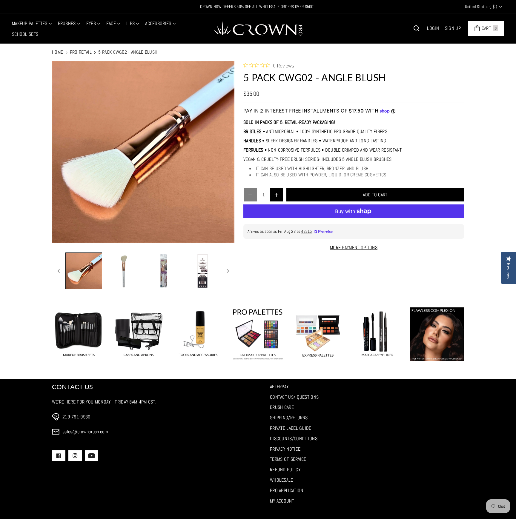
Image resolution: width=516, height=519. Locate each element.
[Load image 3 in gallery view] (163, 270)
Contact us (72, 387)
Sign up (453, 28)
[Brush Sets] (79, 334)
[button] (32, 24)
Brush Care (282, 407)
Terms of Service (288, 459)
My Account (282, 501)
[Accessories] (198, 334)
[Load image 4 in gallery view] (202, 270)
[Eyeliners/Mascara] (377, 334)
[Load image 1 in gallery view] (83, 270)
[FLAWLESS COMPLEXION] (437, 334)
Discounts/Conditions (293, 438)
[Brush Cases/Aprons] (138, 334)
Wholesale (281, 480)
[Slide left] (58, 271)
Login (433, 28)
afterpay (279, 387)
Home (57, 52)
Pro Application (286, 490)
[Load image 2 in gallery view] (123, 270)
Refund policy (285, 469)
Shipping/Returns (289, 418)
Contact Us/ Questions (294, 397)
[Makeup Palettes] (258, 334)
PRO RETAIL (81, 52)
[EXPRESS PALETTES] (318, 334)
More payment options (353, 247)
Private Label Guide (290, 428)
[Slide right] (227, 271)
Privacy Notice (285, 449)
